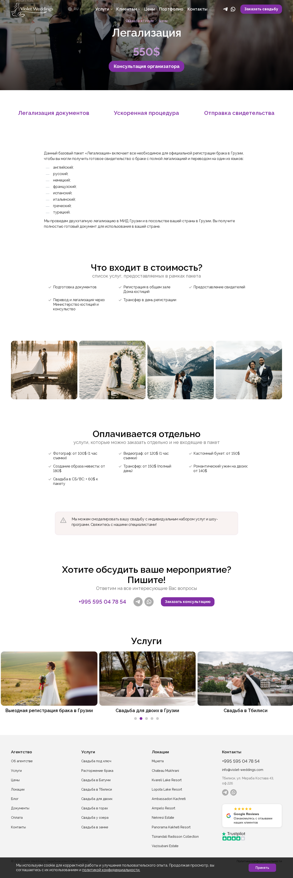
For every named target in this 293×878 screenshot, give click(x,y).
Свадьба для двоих (96, 799)
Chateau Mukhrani (165, 771)
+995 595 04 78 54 (102, 602)
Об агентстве (22, 761)
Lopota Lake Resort (167, 789)
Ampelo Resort (163, 808)
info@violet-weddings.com (242, 770)
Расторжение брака (97, 771)
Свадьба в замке (94, 827)
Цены (163, 20)
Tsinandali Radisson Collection (175, 836)
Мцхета (158, 761)
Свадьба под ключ (96, 761)
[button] (135, 718)
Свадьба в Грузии (139, 20)
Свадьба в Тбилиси (96, 789)
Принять (262, 868)
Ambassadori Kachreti (169, 799)
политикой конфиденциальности (110, 870)
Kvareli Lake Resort (167, 780)
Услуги (16, 771)
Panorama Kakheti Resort (171, 827)
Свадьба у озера (95, 817)
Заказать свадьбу (261, 9)
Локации (17, 789)
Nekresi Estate (163, 817)
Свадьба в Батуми (96, 780)
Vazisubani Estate (165, 846)
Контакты (18, 827)
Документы (20, 808)
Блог (15, 799)
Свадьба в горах (94, 808)
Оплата (17, 817)
